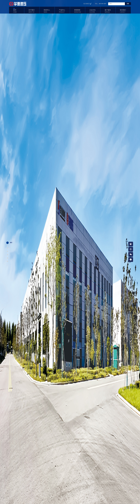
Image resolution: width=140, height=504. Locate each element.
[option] (70, 252)
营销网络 (77, 11)
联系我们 (123, 11)
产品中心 (62, 11)
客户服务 (108, 11)
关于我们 (31, 11)
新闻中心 (47, 11)
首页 (15, 11)
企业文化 (92, 11)
